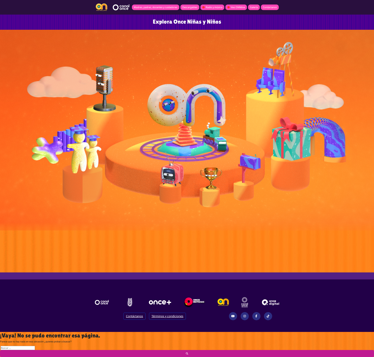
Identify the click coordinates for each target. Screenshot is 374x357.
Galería (254, 7)
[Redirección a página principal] (101, 7)
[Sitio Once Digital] (271, 302)
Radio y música (214, 7)
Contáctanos (270, 7)
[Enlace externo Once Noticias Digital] (194, 302)
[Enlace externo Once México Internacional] (244, 302)
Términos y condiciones (167, 316)
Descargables (189, 7)
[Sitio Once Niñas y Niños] (223, 302)
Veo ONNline (238, 7)
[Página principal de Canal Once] (101, 302)
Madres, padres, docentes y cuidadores (155, 7)
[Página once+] (160, 302)
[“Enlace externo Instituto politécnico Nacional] (130, 302)
